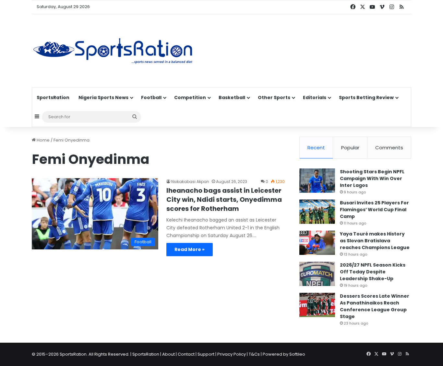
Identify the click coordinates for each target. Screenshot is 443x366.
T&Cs (254, 354)
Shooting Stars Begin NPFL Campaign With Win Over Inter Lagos (372, 178)
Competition (190, 97)
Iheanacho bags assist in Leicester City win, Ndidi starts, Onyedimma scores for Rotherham (224, 199)
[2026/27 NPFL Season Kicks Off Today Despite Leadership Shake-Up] (317, 274)
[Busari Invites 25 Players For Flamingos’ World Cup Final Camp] (317, 212)
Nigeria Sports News (103, 97)
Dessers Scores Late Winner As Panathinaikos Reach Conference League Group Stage (374, 306)
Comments (389, 147)
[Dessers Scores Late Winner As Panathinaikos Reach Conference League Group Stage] (317, 305)
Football (151, 97)
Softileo (297, 354)
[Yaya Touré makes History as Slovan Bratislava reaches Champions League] (317, 243)
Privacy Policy (231, 354)
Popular (350, 147)
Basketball (232, 97)
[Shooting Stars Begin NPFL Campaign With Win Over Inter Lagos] (317, 180)
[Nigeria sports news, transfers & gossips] (113, 50)
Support (206, 354)
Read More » (189, 249)
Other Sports (274, 97)
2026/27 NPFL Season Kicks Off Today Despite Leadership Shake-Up (372, 272)
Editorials (314, 97)
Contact (186, 354)
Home (43, 140)
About (168, 354)
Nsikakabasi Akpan (190, 181)
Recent (316, 147)
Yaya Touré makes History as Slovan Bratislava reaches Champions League (375, 241)
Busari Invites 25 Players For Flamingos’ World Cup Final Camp (374, 210)
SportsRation (53, 97)
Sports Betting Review (366, 97)
